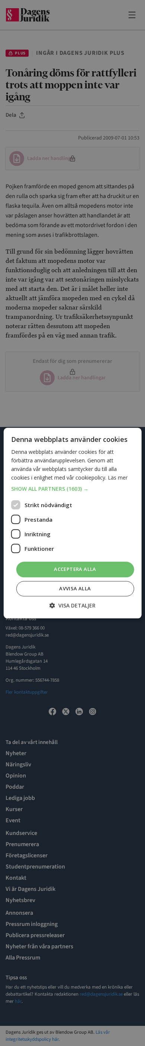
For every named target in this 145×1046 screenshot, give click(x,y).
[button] (72, 489)
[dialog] (72, 523)
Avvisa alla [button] (75, 588)
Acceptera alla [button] (75, 569)
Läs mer (118, 477)
